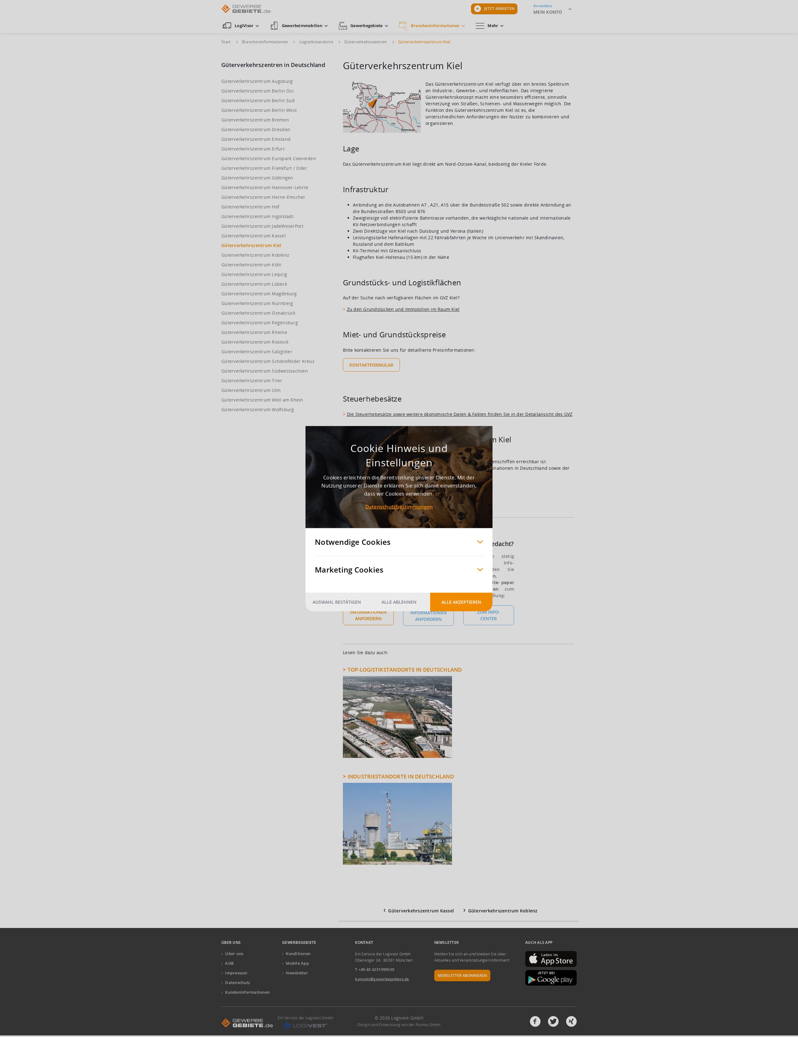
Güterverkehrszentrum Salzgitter (256, 351)
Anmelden (542, 5)
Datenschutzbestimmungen (399, 506)
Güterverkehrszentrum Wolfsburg (257, 409)
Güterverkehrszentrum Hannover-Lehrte (264, 187)
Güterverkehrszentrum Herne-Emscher (263, 197)
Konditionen (298, 953)
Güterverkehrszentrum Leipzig (254, 274)
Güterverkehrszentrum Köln (251, 265)
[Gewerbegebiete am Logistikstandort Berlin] (346, 669)
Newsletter (297, 973)
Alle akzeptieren (461, 602)
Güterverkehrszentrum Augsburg (257, 81)
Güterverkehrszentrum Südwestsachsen (264, 371)
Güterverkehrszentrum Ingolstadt (257, 216)
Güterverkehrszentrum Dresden (255, 129)
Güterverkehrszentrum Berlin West (259, 110)
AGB (229, 963)
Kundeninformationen (247, 992)
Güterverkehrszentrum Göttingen (257, 178)
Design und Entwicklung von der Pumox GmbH (398, 1024)
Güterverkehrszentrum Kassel (253, 236)
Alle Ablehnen (399, 602)
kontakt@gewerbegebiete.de (382, 979)
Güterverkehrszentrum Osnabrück (258, 313)
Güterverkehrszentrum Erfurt (253, 149)
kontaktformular (371, 365)
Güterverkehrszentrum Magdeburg (259, 294)
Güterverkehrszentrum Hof (250, 207)
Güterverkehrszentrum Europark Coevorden (268, 158)
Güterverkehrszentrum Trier (251, 380)
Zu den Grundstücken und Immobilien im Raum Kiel (403, 309)
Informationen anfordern (368, 615)
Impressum (236, 973)
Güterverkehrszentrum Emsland (256, 139)
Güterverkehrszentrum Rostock (254, 342)
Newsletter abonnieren (462, 975)
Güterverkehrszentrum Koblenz (255, 255)
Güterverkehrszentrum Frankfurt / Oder (264, 168)
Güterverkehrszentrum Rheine (254, 332)
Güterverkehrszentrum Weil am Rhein (262, 400)
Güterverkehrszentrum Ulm (251, 390)
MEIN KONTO (547, 12)
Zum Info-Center (488, 615)
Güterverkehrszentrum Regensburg (259, 323)
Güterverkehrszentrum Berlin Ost (257, 91)
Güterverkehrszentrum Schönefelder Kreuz (268, 361)
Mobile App (297, 963)
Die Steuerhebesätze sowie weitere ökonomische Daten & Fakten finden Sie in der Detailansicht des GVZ (460, 414)
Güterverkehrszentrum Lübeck (254, 284)
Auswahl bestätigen (337, 602)
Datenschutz (237, 982)
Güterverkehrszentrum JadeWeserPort (262, 226)
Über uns (234, 953)
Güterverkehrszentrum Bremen (255, 120)
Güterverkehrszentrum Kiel (251, 245)
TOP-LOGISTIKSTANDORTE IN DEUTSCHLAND (405, 669)
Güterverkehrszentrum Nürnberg (257, 303)
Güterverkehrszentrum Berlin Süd (258, 100)
